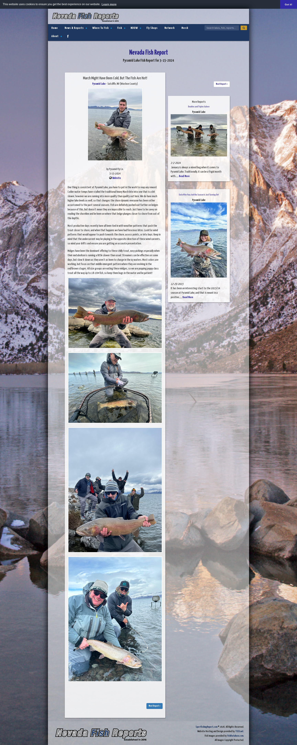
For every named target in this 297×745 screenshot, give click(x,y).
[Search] (244, 28)
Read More (184, 176)
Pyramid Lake (99, 83)
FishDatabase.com (235, 736)
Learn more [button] (109, 4)
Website (116, 178)
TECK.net (239, 731)
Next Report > (154, 706)
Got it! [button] (288, 4)
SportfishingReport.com (206, 727)
